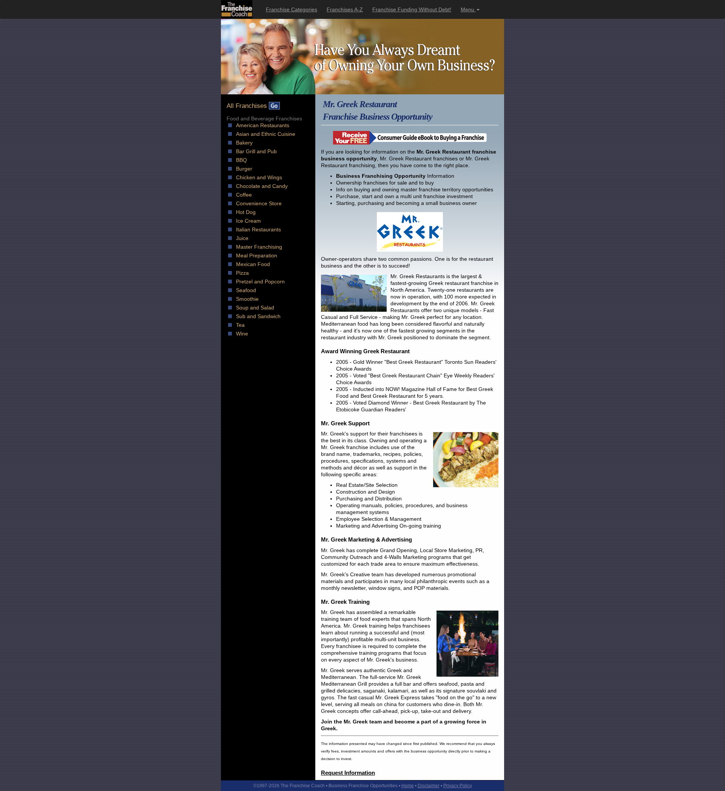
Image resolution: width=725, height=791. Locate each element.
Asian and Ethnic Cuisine (265, 134)
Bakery (244, 143)
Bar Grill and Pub (256, 151)
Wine (242, 334)
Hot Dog (246, 212)
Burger (244, 169)
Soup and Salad (255, 308)
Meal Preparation (256, 255)
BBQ (241, 160)
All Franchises (248, 105)
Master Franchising (259, 247)
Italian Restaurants (258, 229)
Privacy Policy (457, 785)
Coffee (244, 195)
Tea (240, 325)
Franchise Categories (291, 9)
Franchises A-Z (345, 9)
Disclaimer (429, 785)
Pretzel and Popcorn (260, 282)
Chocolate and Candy (262, 186)
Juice (242, 238)
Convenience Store (259, 203)
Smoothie (247, 299)
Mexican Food (253, 264)
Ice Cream (248, 221)
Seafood (246, 290)
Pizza (242, 273)
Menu (468, 9)
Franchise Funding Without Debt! (411, 9)
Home (407, 785)
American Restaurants (262, 125)
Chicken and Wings (259, 177)
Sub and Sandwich (258, 316)
